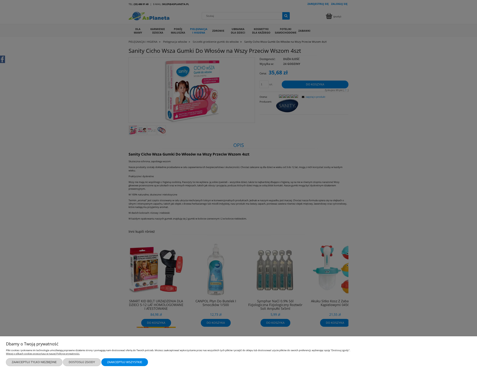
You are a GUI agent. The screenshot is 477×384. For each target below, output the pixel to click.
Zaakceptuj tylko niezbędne (34, 362)
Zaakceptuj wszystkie (124, 362)
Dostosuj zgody (82, 362)
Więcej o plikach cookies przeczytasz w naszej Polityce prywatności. (43, 353)
